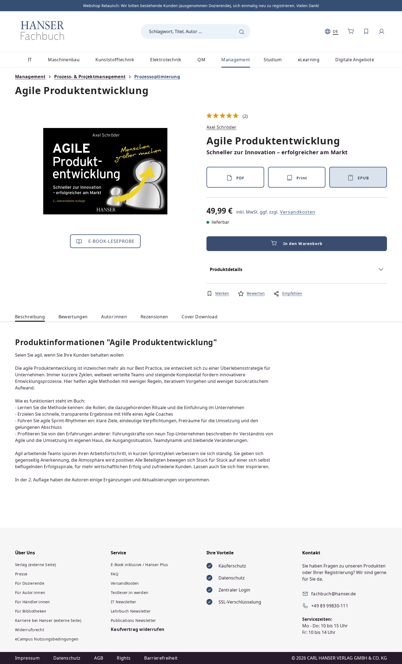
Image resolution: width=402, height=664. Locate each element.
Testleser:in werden (129, 592)
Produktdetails (226, 269)
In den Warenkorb (303, 243)
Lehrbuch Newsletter (131, 611)
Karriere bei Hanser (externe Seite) (48, 620)
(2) (227, 116)
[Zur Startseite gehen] (42, 30)
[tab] (30, 317)
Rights (123, 658)
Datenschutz (67, 658)
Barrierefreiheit (160, 658)
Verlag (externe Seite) (35, 564)
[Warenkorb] (350, 31)
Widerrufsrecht (29, 629)
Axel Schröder (221, 127)
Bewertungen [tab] (73, 317)
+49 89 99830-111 (329, 606)
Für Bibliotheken (30, 611)
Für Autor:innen (30, 592)
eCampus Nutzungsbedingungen (47, 639)
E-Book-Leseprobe (111, 241)
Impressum (27, 658)
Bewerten (256, 293)
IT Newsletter (123, 601)
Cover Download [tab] (199, 317)
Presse (21, 573)
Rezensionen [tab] (154, 317)
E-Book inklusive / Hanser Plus (139, 564)
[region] (105, 171)
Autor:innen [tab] (114, 317)
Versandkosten (297, 212)
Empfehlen (292, 293)
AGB (98, 658)
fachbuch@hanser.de (333, 594)
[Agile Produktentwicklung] (105, 171)
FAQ (114, 573)
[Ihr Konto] (381, 31)
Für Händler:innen (32, 601)
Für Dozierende (29, 583)
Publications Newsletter (133, 620)
